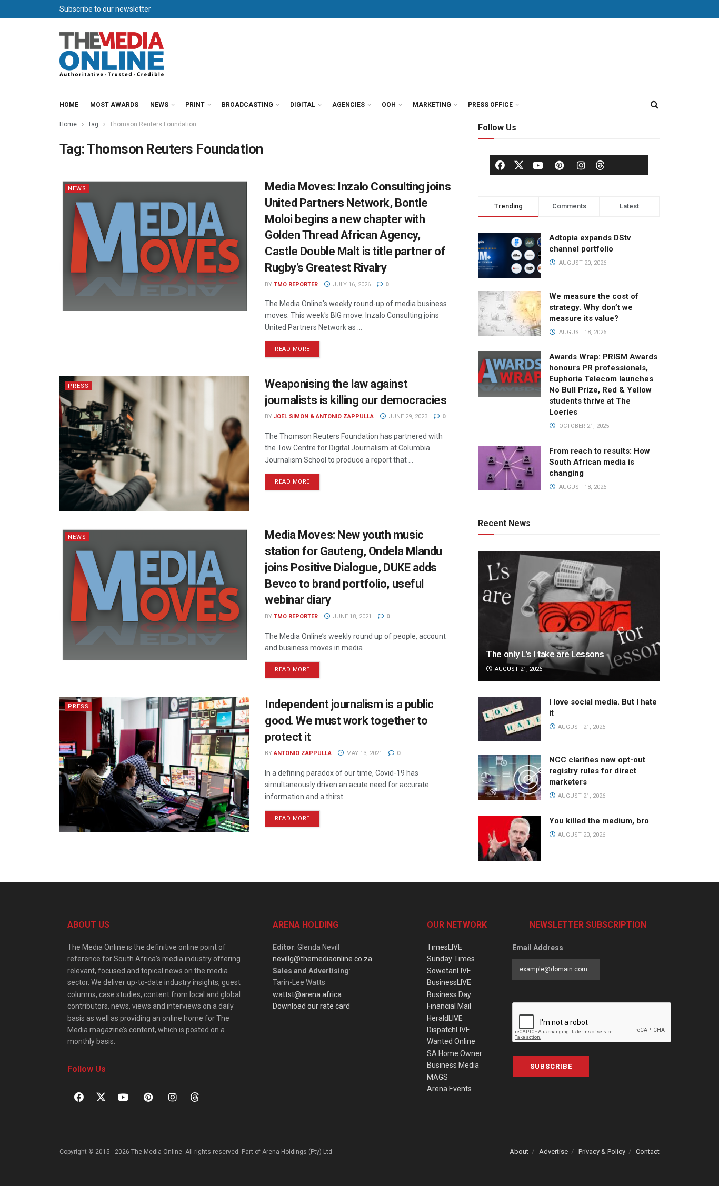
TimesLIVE (444, 947)
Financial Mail (449, 1006)
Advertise (553, 1151)
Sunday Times (451, 958)
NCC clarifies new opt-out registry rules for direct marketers (597, 771)
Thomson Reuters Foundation (152, 124)
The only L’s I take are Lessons (545, 654)
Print (195, 104)
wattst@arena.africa (307, 994)
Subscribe (551, 1066)
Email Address (537, 947)
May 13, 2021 (363, 753)
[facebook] (500, 165)
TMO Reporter (296, 284)
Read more (297, 347)
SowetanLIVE (449, 971)
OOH (389, 104)
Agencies (348, 104)
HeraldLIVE (445, 1018)
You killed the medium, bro (599, 821)
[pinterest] (559, 165)
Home (68, 104)
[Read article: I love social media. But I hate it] (509, 719)
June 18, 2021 (351, 616)
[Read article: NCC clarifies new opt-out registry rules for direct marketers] (509, 777)
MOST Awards (114, 104)
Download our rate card (311, 1006)
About (519, 1151)
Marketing (432, 104)
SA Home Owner (454, 1053)
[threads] (600, 164)
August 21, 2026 (517, 669)
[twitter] (519, 164)
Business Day (449, 994)
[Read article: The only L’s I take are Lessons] (569, 616)
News (159, 104)
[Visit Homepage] (112, 54)
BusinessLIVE (449, 982)
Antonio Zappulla (303, 753)
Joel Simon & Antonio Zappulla (324, 416)
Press (78, 386)
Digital (302, 104)
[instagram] (581, 165)
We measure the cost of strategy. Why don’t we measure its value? (593, 307)
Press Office (490, 104)
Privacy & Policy (601, 1151)
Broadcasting (247, 104)
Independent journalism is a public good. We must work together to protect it (349, 720)
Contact (648, 1151)
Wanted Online (451, 1041)
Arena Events (449, 1088)
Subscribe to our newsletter (105, 9)
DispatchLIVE (448, 1030)
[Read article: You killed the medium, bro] (509, 838)
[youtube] (538, 165)
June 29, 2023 (407, 416)
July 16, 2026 (351, 284)
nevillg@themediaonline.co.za (322, 958)
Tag (93, 124)
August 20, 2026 (580, 834)
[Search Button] (654, 105)
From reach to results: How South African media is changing (599, 462)
